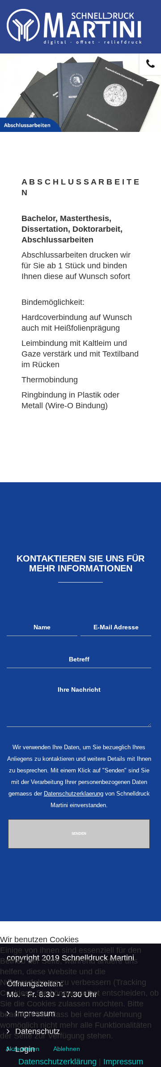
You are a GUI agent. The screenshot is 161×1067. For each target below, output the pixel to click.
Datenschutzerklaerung (73, 793)
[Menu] (150, 78)
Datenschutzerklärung (57, 1061)
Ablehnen (66, 1048)
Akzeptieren (22, 1048)
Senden (79, 834)
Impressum (123, 1061)
